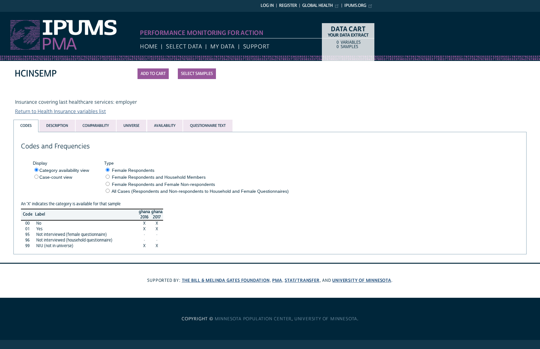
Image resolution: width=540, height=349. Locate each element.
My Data (222, 46)
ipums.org (355, 5)
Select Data (184, 46)
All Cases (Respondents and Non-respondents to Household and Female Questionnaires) (200, 191)
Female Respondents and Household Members (159, 177)
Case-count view (55, 177)
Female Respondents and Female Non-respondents (163, 184)
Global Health (317, 5)
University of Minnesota (361, 280)
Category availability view (64, 170)
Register (288, 5)
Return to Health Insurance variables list (60, 111)
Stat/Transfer (302, 280)
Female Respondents (133, 170)
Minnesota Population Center (253, 319)
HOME (149, 46)
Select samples (197, 74)
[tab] (25, 126)
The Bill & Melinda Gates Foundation (226, 280)
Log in (267, 5)
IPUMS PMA (13, 15)
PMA (277, 280)
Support (256, 46)
